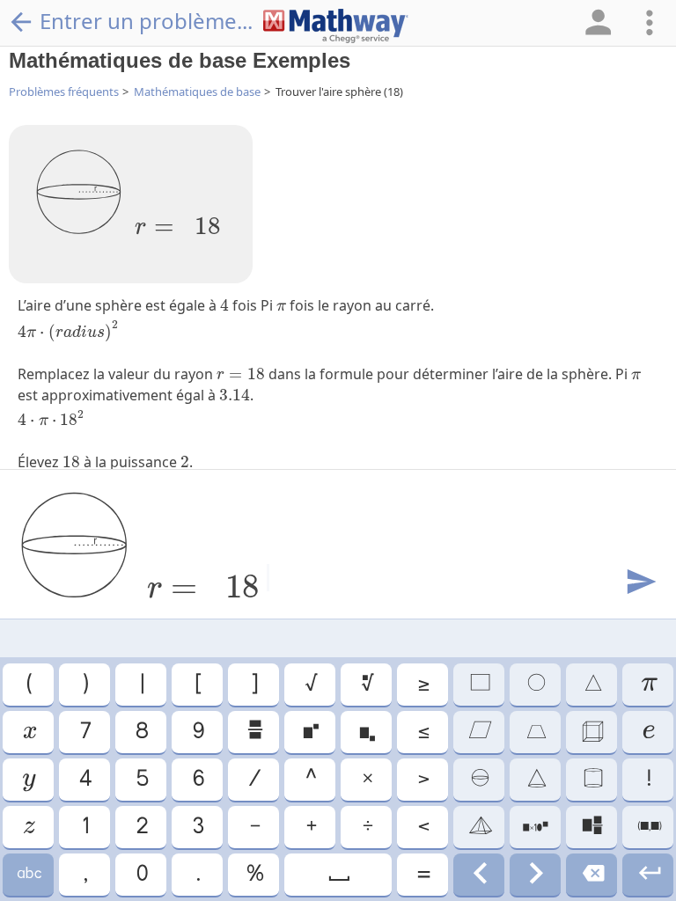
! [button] (647, 779)
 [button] (338, 874)
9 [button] (197, 732)
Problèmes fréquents (64, 91)
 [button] (535, 827)
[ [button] (197, 684)
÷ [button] (366, 827)
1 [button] (84, 827)
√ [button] (310, 684)
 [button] (535, 684)
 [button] (479, 779)
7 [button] (84, 732)
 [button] (535, 732)
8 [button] (141, 732)
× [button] (366, 779)
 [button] (648, 732)
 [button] (592, 779)
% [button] (254, 874)
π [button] (648, 684)
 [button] (592, 874)
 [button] (479, 827)
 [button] (535, 874)
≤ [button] (422, 732)
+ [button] (310, 827)
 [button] (478, 684)
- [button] (254, 827)
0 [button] (141, 874)
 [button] (28, 779)
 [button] (28, 732)
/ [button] (253, 779)
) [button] (84, 684)
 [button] (254, 732)
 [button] (591, 732)
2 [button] (141, 827)
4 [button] (84, 779)
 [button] (479, 732)
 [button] (592, 684)
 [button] (310, 732)
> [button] (422, 779)
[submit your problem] (639, 582)
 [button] (28, 874)
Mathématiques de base (197, 91)
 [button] (591, 827)
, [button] (84, 874)
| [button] (141, 684)
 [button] (366, 684)
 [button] (648, 827)
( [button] (28, 684)
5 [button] (141, 779)
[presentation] (178, 219)
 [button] (535, 779)
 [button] (479, 874)
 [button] (366, 732)
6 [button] (197, 779)
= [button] (422, 874)
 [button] (648, 874)
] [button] (253, 684)
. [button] (197, 874)
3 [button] (197, 827)
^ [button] (310, 779)
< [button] (422, 827)
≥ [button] (422, 684)
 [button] (28, 827)
